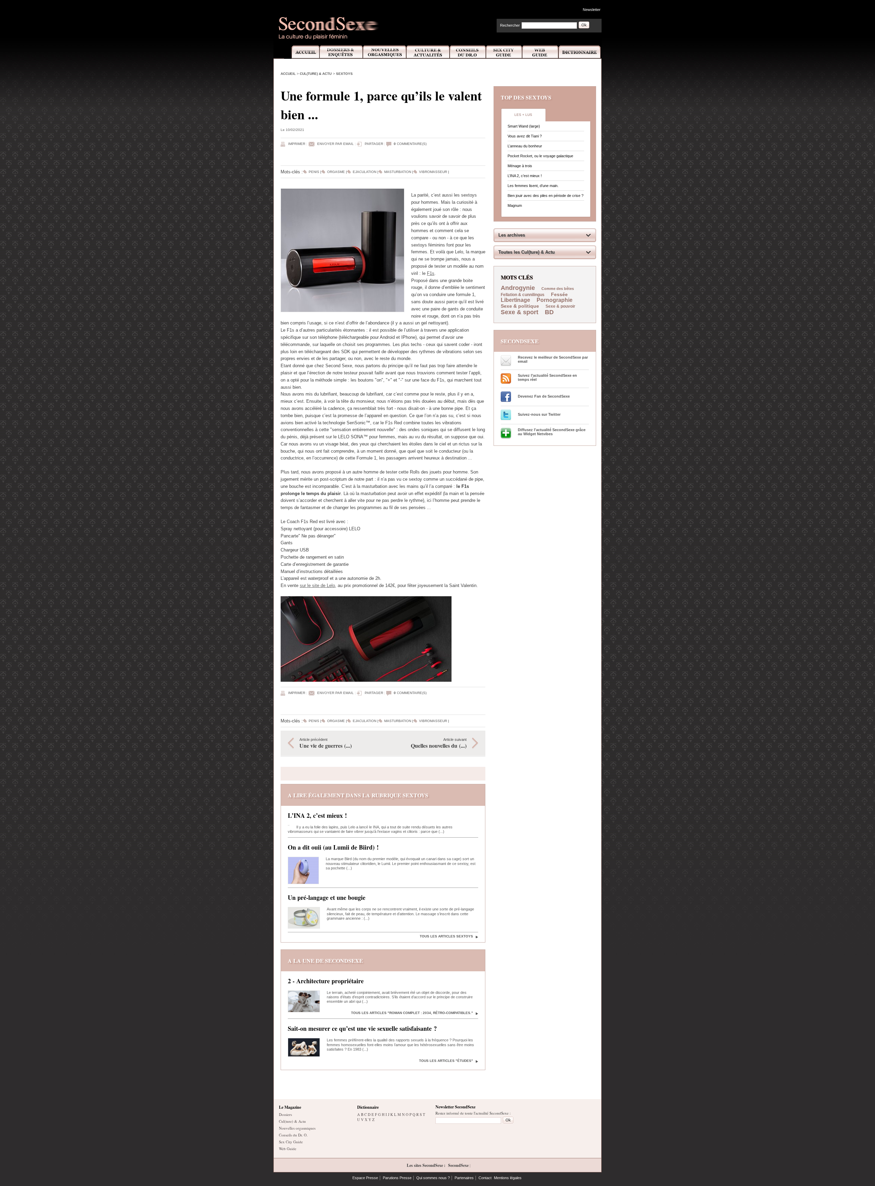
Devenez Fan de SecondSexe (544, 396)
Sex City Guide (504, 52)
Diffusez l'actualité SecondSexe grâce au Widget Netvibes (551, 432)
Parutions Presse (397, 1178)
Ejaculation (364, 172)
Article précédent (325, 743)
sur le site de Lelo (317, 585)
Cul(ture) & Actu (316, 74)
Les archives (511, 235)
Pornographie (555, 300)
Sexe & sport (519, 312)
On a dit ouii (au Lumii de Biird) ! (333, 847)
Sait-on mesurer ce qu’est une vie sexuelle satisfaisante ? (362, 1028)
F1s (430, 273)
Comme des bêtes (557, 288)
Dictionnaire (580, 52)
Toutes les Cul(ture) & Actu (526, 252)
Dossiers (285, 1114)
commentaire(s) (410, 144)
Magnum (515, 205)
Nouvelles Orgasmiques (385, 52)
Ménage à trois (520, 166)
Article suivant (439, 743)
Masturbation (397, 172)
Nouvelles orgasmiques (297, 1128)
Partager (374, 144)
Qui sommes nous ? (433, 1178)
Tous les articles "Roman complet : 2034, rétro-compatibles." (412, 1013)
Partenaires (464, 1178)
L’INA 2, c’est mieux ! (317, 815)
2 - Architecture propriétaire (326, 980)
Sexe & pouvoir (560, 306)
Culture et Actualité (428, 52)
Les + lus (523, 115)
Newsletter (592, 10)
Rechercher (510, 25)
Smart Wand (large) (524, 126)
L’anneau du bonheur (525, 146)
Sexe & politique (520, 306)
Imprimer (296, 144)
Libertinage (515, 300)
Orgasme (336, 172)
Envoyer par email (335, 144)
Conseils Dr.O (468, 52)
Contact (485, 1178)
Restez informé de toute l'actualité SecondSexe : (473, 1113)
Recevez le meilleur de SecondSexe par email (553, 359)
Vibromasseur (433, 172)
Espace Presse (365, 1178)
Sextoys (344, 74)
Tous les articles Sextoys (446, 936)
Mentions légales (508, 1178)
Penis (314, 172)
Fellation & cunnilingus (522, 294)
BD (549, 312)
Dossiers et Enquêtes (341, 52)
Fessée (559, 294)
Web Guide (540, 52)
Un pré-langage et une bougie (326, 897)
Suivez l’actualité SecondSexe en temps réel (547, 377)
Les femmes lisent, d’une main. (533, 186)
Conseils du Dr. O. (293, 1134)
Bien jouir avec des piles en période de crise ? (545, 196)
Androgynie (518, 287)
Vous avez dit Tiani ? (525, 136)
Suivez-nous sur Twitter (539, 414)
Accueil (301, 52)
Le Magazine (290, 1107)
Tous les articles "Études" (446, 1061)
